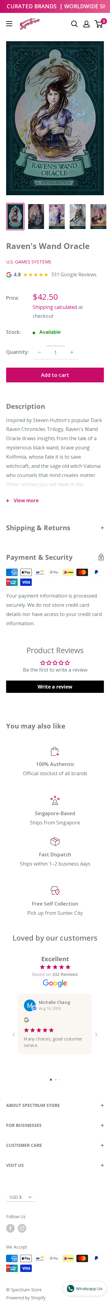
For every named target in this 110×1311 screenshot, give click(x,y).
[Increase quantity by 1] (71, 352)
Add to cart (55, 374)
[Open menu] (9, 23)
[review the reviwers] (26, 1021)
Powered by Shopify (26, 1298)
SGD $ (15, 1197)
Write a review (55, 686)
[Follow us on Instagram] (22, 1228)
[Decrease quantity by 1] (39, 352)
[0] (99, 24)
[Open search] (74, 24)
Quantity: (17, 352)
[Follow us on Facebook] (10, 1228)
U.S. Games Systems (28, 262)
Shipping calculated (55, 307)
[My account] (86, 24)
